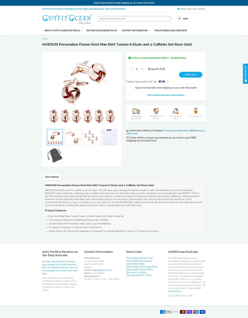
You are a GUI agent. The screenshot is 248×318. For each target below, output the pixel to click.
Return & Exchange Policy (102, 30)
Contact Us (245, 72)
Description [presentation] (52, 176)
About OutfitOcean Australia (62, 30)
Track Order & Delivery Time (139, 258)
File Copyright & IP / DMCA (139, 275)
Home (45, 39)
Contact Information (134, 30)
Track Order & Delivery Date (170, 30)
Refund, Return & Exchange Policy (142, 267)
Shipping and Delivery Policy (139, 269)
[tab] (52, 177)
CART (185, 19)
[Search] (168, 18)
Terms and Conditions (136, 272)
